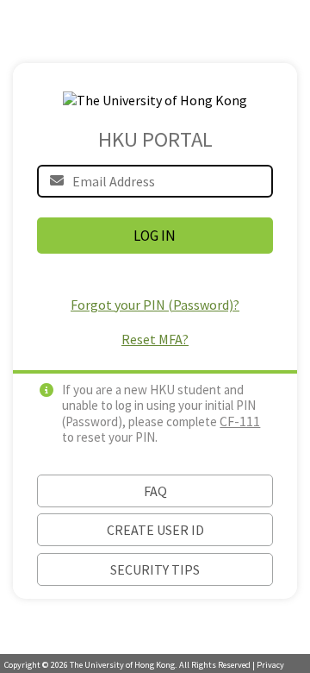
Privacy (270, 664)
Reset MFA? (155, 339)
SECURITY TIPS (155, 569)
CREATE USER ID (155, 529)
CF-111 (240, 421)
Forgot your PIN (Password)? (155, 304)
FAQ (155, 491)
